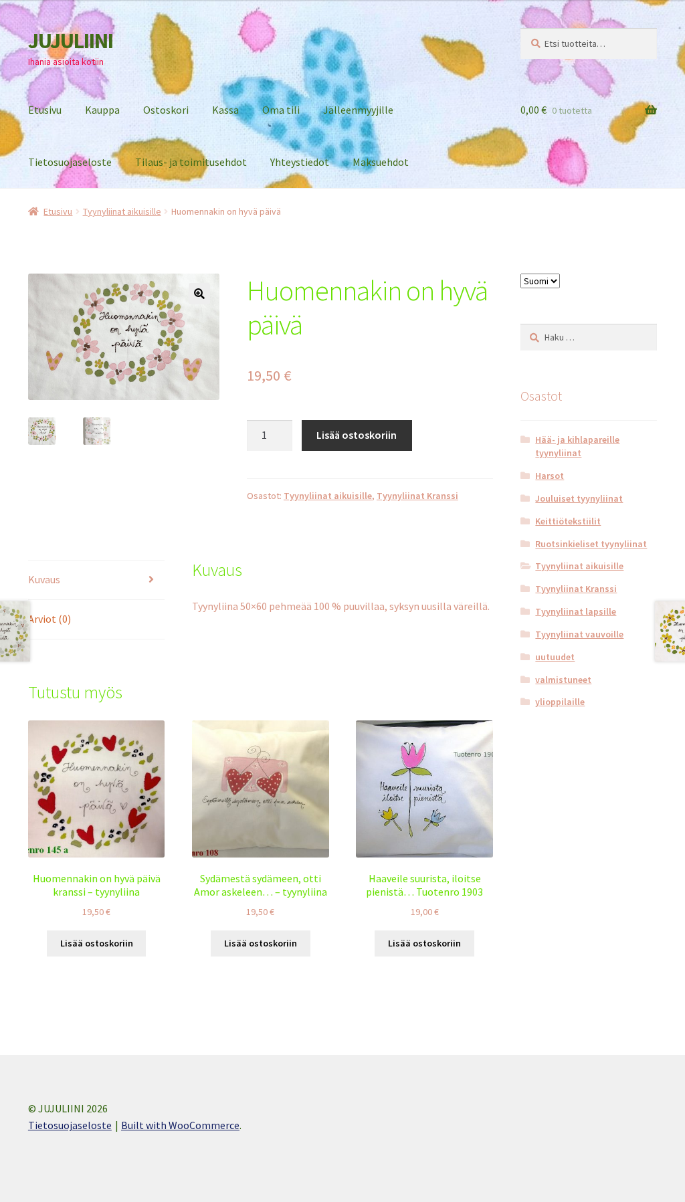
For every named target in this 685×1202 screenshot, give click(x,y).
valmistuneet (563, 680)
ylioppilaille (560, 702)
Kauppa (102, 109)
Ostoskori (166, 109)
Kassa (225, 109)
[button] (199, 293)
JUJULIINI (70, 40)
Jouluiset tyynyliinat (579, 498)
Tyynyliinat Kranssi (417, 496)
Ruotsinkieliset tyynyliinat (591, 544)
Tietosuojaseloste (70, 162)
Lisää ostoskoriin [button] (96, 943)
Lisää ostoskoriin (356, 434)
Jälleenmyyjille (358, 109)
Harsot (549, 476)
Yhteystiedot (299, 162)
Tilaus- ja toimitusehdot (191, 162)
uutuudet (555, 657)
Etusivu (45, 109)
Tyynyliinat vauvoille (579, 634)
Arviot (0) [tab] (49, 618)
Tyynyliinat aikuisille (122, 211)
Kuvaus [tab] (44, 579)
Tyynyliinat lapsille (575, 611)
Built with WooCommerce (180, 1125)
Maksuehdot (381, 162)
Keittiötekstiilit (568, 521)
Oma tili (281, 109)
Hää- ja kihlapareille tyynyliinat (577, 446)
